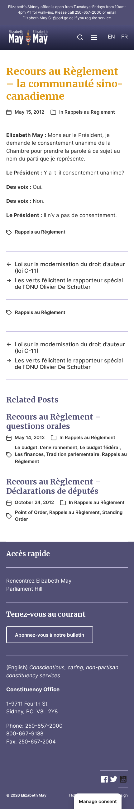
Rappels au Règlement (90, 112)
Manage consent (98, 801)
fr (124, 37)
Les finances (29, 454)
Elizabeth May (33, 795)
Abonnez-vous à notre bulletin (49, 635)
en (111, 37)
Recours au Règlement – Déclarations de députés (53, 486)
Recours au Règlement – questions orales (53, 421)
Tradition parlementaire (72, 454)
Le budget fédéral (100, 447)
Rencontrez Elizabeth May (38, 581)
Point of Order (31, 512)
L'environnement (58, 447)
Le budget (26, 447)
